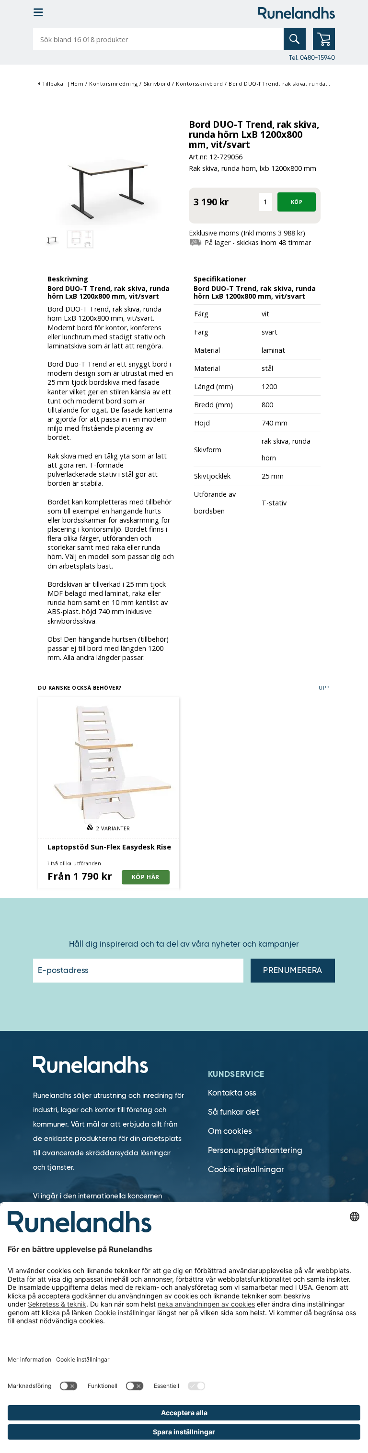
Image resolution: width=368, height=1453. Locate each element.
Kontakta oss (232, 1093)
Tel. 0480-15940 (312, 57)
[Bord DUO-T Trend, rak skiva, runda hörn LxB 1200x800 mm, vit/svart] (108, 182)
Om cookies (230, 1131)
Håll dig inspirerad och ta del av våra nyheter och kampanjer (184, 944)
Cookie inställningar (246, 1169)
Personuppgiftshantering (255, 1150)
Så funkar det (233, 1112)
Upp (324, 687)
